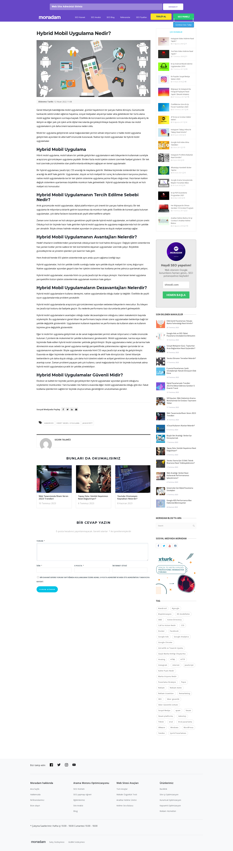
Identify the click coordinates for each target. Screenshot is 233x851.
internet (175, 665)
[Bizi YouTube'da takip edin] (74, 764)
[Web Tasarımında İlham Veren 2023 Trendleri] (54, 480)
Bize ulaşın (35, 805)
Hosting (161, 659)
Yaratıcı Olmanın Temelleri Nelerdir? (181, 358)
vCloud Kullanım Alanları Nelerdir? (181, 425)
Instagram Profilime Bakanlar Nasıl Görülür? (182, 156)
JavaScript (88, 423)
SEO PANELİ (183, 16)
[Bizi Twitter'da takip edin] (59, 764)
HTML (172, 659)
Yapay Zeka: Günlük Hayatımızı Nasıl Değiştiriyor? (93, 497)
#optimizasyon (165, 614)
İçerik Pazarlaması (178, 733)
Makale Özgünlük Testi (126, 794)
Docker (161, 631)
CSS (182, 625)
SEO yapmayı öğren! (82, 794)
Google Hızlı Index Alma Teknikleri (180, 143)
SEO (160, 699)
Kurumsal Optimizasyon (170, 800)
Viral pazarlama (185, 722)
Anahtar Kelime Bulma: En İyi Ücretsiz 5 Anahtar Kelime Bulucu (181, 220)
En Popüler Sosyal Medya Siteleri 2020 (180, 77)
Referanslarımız (37, 800)
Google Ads (163, 637)
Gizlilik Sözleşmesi (76, 842)
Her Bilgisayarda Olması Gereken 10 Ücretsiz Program (182, 206)
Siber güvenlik (173, 699)
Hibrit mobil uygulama (68, 423)
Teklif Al (161, 16)
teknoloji (182, 716)
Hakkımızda (35, 794)
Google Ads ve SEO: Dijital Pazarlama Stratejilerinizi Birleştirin (181, 334)
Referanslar (125, 18)
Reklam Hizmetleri (168, 811)
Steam (188, 710)
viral (171, 722)
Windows (174, 727)
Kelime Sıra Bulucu (124, 805)
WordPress (188, 727)
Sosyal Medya (164, 710)
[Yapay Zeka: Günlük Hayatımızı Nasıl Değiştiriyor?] (93, 480)
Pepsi (183, 682)
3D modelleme (183, 614)
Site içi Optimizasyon (169, 794)
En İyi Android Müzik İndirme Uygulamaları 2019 (181, 65)
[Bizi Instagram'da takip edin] (66, 764)
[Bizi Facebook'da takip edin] (51, 764)
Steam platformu (165, 716)
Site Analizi (78, 805)
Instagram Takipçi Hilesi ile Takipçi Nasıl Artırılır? (181, 130)
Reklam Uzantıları (166, 693)
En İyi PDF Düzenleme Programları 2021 (179, 194)
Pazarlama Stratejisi (167, 682)
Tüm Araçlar (122, 789)
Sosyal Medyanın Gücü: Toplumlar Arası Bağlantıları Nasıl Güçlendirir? (181, 347)
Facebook (174, 631)
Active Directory (174, 620)
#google (175, 608)
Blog (75, 811)
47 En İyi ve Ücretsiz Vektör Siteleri (181, 118)
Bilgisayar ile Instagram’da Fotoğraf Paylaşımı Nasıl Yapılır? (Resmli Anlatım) (181, 91)
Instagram (162, 665)
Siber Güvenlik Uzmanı (168, 705)
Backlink (163, 789)
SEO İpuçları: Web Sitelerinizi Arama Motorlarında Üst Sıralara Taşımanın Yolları (181, 400)
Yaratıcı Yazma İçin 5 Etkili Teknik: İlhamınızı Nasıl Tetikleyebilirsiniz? (181, 461)
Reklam (161, 688)
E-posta (79, 565)
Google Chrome (165, 642)
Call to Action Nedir (167, 625)
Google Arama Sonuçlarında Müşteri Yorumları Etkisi (181, 181)
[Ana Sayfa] (50, 17)
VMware (161, 727)
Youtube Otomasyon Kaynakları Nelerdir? (127, 497)
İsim (39, 565)
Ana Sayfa (34, 789)
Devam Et (173, 7)
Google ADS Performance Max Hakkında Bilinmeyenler (179, 501)
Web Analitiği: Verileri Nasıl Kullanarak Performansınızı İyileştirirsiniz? (178, 475)
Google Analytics (181, 637)
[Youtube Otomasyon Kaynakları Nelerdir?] (132, 480)
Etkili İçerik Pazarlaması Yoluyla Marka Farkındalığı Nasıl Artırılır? (180, 322)
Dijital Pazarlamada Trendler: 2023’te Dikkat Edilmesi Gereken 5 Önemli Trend (181, 385)
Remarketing (184, 693)
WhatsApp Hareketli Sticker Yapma (181, 168)
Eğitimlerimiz (79, 800)
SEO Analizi (96, 18)
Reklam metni (176, 688)
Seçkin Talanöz (63, 440)
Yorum (41, 541)
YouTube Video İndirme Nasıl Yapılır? (182, 52)
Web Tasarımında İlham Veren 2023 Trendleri (53, 497)
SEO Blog (110, 18)
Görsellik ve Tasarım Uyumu (170, 648)
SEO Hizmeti (80, 18)
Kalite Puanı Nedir (166, 671)
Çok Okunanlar (176, 32)
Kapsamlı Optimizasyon (170, 805)
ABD (160, 620)
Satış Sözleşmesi (56, 842)
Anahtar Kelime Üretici (126, 800)
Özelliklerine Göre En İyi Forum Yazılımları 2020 (180, 105)
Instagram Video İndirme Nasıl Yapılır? (182, 39)
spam (178, 710)
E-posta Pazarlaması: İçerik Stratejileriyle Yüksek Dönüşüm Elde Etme (181, 370)
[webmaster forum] (176, 573)
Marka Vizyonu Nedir (167, 676)
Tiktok (161, 722)
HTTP (183, 659)
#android (49, 423)
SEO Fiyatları (141, 18)
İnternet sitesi (119, 565)
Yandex (161, 733)
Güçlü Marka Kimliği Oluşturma (172, 654)
